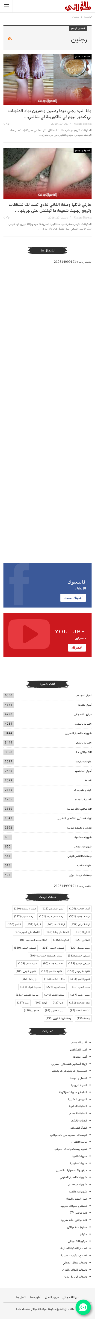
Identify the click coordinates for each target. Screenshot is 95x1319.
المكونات (61, 940)
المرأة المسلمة (78, 1127)
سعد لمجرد (55, 987)
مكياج (83, 1234)
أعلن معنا (35, 1297)
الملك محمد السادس (33, 940)
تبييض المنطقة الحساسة (46, 956)
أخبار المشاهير (83, 771)
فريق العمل (52, 1297)
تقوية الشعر (27, 964)
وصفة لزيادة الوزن (58, 1018)
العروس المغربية (77, 1099)
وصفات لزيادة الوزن (80, 875)
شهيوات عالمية (83, 837)
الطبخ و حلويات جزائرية (73, 1092)
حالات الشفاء (54, 979)
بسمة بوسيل (80, 948)
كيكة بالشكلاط (80, 1011)
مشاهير (31, 1011)
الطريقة (82, 932)
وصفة (83, 1018)
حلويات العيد (84, 865)
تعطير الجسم (52, 964)
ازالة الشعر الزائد (51, 917)
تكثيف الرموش (78, 971)
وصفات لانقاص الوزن (80, 856)
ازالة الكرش (80, 924)
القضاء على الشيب (27, 932)
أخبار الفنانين (79, 909)
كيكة (23, 1003)
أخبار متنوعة (85, 705)
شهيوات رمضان (83, 846)
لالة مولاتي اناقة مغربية (79, 809)
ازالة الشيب (23, 917)
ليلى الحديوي (54, 1011)
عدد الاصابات (79, 1003)
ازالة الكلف (56, 924)
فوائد (41, 1003)
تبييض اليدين (79, 964)
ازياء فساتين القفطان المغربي (74, 818)
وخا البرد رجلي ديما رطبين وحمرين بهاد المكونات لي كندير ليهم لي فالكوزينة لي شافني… (50, 113)
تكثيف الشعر (51, 971)
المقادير (82, 940)
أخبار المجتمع (84, 695)
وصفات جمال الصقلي (75, 1262)
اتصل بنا (21, 1297)
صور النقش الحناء (76, 1198)
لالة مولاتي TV (84, 752)
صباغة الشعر (54, 995)
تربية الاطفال (79, 1141)
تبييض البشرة (25, 948)
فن (58, 1003)
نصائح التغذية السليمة (73, 1248)
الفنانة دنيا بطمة (57, 932)
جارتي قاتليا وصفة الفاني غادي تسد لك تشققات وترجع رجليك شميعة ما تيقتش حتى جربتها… (50, 207)
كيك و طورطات (83, 790)
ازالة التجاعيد (79, 917)
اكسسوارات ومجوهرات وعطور (69, 1070)
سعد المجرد (80, 987)
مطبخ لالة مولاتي (77, 1227)
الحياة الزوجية (79, 1085)
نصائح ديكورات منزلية (74, 1255)
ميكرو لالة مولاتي (83, 714)
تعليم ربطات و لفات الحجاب (70, 1149)
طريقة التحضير (27, 995)
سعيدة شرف (30, 987)
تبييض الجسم (79, 956)
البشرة (34, 924)
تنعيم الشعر (80, 979)
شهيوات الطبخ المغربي (78, 733)
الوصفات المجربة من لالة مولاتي (68, 1135)
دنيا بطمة (30, 979)
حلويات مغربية (83, 761)
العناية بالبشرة (83, 724)
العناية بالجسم (82, 57)
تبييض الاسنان (53, 948)
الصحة (88, 780)
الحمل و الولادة (78, 1078)
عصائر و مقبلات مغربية (79, 828)
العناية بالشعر (84, 743)
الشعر (14, 924)
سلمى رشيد (80, 995)
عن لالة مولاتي (70, 1297)
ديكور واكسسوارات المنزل (71, 1170)
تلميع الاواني (26, 971)
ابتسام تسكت (25, 909)
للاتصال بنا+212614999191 (73, 262)
